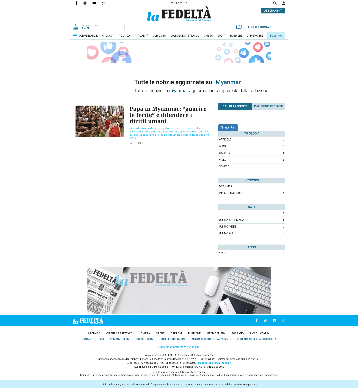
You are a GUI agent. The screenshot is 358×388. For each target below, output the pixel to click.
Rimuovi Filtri (228, 127)
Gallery (224, 153)
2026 (222, 253)
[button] (283, 3)
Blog (222, 146)
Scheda (224, 166)
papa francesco (230, 193)
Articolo (225, 139)
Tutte (223, 213)
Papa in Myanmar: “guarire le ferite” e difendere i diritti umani (168, 115)
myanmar (225, 186)
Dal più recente (234, 106)
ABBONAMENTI (273, 10)
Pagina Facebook (80, 3)
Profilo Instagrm (88, 3)
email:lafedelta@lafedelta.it (214, 362)
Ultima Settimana (231, 220)
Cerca (275, 3)
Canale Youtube (97, 3)
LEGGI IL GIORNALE (259, 27)
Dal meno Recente (268, 106)
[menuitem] (88, 35)
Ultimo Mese (227, 226)
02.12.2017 (136, 142)
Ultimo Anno (227, 233)
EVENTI (86, 28)
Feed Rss (106, 3)
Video (223, 159)
